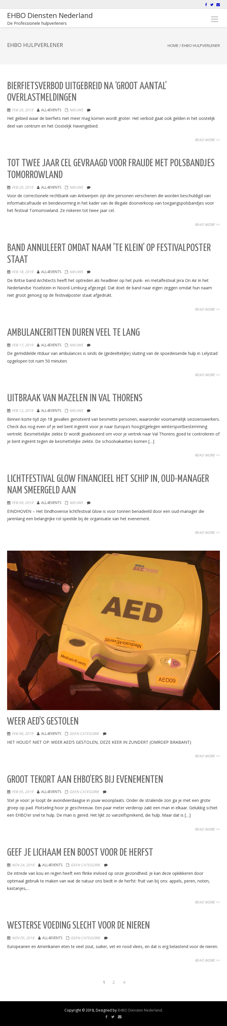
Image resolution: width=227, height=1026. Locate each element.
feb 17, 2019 (22, 345)
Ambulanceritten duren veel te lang (73, 333)
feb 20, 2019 (22, 109)
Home (173, 45)
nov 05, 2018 (23, 937)
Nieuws (76, 109)
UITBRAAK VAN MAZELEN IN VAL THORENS (74, 398)
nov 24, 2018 (23, 864)
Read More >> (207, 139)
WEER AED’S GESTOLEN (43, 722)
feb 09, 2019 (22, 502)
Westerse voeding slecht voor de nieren (78, 926)
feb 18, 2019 (22, 271)
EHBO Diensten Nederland (140, 1010)
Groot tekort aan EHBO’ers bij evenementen (85, 780)
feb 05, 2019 (22, 791)
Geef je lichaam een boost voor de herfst (80, 853)
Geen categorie (84, 733)
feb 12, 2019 (22, 410)
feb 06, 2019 (22, 733)
